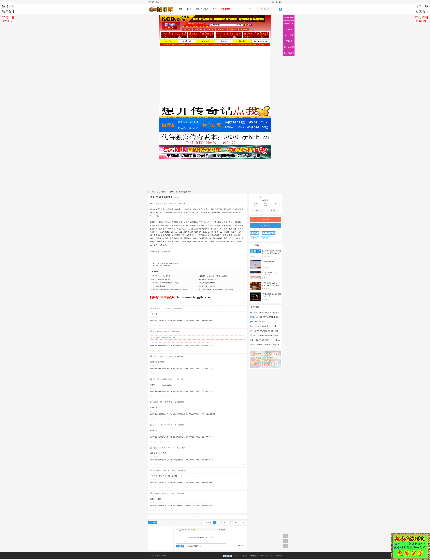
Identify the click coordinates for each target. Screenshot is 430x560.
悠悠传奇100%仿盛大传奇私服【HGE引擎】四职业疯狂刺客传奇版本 (271, 285)
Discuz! (159, 556)
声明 (214, 9)
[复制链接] (176, 197)
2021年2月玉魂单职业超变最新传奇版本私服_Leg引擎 (170, 289)
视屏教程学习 (254, 233)
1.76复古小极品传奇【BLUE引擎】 (264, 326)
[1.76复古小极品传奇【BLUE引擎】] (255, 275)
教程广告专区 (161, 192)
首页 (180, 9)
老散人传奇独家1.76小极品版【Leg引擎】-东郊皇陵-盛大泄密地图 (266, 335)
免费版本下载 (289, 23)
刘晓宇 (155, 356)
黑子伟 (155, 425)
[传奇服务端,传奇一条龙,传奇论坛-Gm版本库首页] (161, 12)
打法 (157, 251)
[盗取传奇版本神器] (255, 264)
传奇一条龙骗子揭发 (268, 233)
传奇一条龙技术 (201, 9)
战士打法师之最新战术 (183, 192)
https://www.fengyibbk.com (194, 297)
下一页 (242, 522)
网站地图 (279, 556)
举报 (243, 303)
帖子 (256, 9)
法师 (161, 251)
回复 (154, 303)
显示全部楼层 (182, 204)
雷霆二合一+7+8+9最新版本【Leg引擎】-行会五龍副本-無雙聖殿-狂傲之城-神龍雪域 (266, 344)
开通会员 (289, 41)
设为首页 (151, 2)
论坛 (189, 9)
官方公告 (265, 238)
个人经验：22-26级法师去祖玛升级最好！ (168, 263)
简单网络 (156, 493)
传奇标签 (244, 556)
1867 (265, 204)
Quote (188, 530)
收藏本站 (158, 2)
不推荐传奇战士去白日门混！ (162, 276)
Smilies (194, 530)
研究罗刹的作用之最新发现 (207, 279)
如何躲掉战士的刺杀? (159, 286)
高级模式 (222, 530)
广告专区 (171, 192)
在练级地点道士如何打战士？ (208, 286)
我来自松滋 (157, 471)
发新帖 (153, 522)
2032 (255, 204)
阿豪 (154, 309)
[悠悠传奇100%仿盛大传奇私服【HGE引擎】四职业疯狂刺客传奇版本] (255, 286)
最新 (165, 251)
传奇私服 (265, 200)
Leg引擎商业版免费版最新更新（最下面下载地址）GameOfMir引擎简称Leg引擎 (266, 331)
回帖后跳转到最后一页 (194, 546)
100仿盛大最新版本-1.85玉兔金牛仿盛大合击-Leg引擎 (216, 289)
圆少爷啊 (156, 379)
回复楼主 (266, 219)
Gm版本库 (252, 556)
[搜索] (280, 9)
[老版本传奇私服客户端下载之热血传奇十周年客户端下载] (255, 253)
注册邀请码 (225, 9)
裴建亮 (155, 402)
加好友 (258, 210)
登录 (272, 2)
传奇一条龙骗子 (288, 47)
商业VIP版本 (289, 35)
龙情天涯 (156, 448)
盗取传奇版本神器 (268, 261)
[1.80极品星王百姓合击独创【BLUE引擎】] (255, 296)
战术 (169, 251)
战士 (153, 251)
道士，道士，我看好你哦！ (164, 265)
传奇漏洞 (289, 29)
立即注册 (279, 2)
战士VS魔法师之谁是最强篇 (162, 279)
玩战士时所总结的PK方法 (207, 283)
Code (191, 530)
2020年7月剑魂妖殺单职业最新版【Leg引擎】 (213, 276)
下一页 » (197, 517)
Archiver (236, 556)
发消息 (273, 210)
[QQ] (227, 556)
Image (183, 530)
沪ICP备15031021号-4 (265, 556)
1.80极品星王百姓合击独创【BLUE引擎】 (266, 340)
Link (185, 530)
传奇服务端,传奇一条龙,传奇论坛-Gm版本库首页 (149, 191)
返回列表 (209, 522)
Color (180, 530)
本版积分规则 (240, 546)
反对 (169, 326)
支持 (162, 326)
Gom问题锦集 (289, 53)
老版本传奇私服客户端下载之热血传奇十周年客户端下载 (271, 253)
